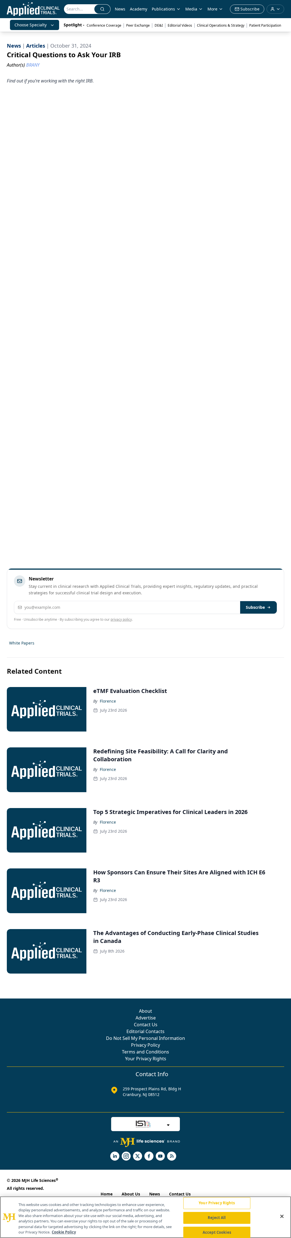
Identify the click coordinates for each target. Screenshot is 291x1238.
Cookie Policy (64, 1232)
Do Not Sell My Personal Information (145, 1038)
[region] (145, 1217)
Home (107, 1194)
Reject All (217, 1217)
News (120, 9)
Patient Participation (265, 25)
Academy (138, 9)
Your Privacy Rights (145, 1058)
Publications (163, 9)
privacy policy (121, 619)
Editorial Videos (180, 25)
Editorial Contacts (145, 1031)
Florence (108, 701)
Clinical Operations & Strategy (220, 25)
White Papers (21, 643)
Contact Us (145, 1024)
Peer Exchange (138, 25)
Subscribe (255, 607)
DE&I (159, 25)
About (145, 1011)
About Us (131, 1194)
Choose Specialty (30, 24)
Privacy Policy (145, 1045)
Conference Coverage (104, 25)
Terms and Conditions (145, 1052)
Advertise (146, 1018)
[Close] (282, 1216)
